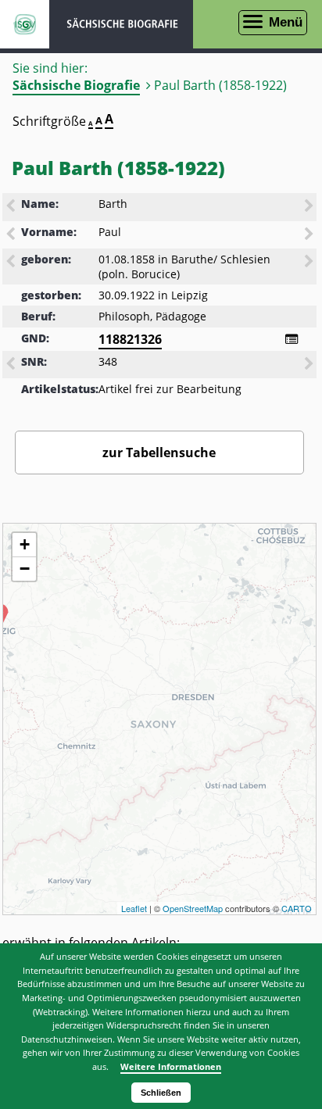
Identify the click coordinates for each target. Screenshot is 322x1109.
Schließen (161, 1092)
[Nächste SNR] (310, 365)
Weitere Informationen (170, 1066)
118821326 (130, 339)
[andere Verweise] (291, 339)
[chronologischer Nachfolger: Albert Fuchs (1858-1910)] (310, 263)
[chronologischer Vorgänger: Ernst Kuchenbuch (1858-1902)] (11, 263)
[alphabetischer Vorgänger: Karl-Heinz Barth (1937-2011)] (11, 207)
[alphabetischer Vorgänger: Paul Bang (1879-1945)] (11, 235)
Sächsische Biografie (76, 85)
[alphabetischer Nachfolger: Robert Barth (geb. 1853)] (310, 207)
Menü (285, 22)
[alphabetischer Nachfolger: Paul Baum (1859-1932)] (310, 235)
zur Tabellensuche (159, 452)
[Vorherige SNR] (11, 365)
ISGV (24, 24)
